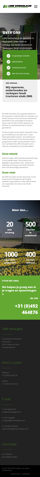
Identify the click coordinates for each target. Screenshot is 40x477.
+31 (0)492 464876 (26, 309)
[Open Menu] (35, 6)
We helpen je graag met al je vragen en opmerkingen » (19, 290)
